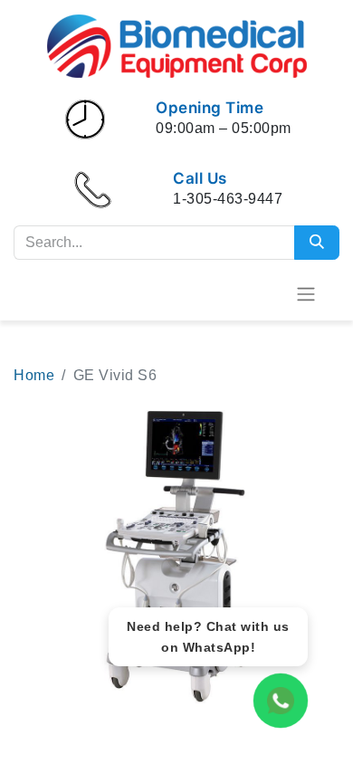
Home (34, 375)
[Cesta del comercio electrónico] (261, 293)
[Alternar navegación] (306, 293)
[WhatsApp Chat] (280, 700)
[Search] (316, 242)
